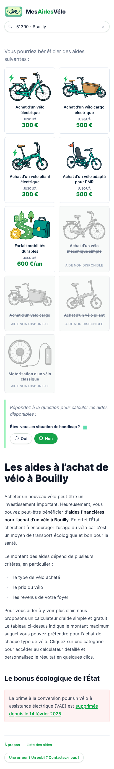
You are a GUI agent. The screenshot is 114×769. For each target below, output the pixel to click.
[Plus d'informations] (84, 427)
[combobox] (61, 26)
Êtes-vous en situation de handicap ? (45, 426)
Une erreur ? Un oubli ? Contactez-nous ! (44, 757)
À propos (12, 745)
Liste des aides (39, 745)
